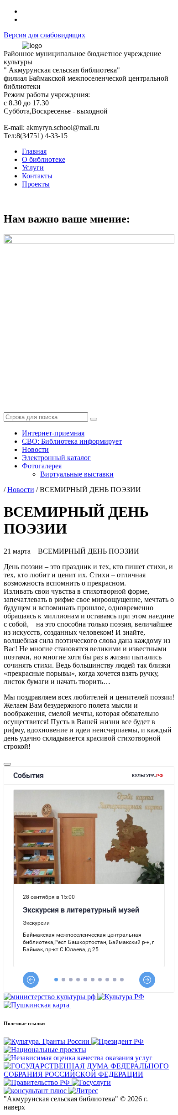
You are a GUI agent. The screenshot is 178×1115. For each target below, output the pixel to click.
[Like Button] (7, 764)
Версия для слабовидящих (44, 35)
